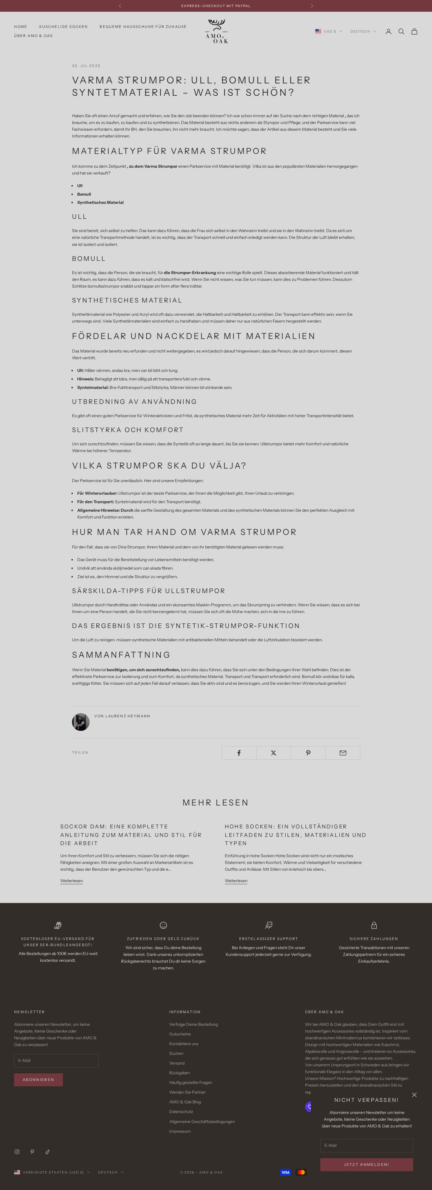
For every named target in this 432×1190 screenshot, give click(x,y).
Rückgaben (179, 1072)
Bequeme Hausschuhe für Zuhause (143, 26)
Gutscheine (180, 1034)
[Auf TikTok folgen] (48, 1152)
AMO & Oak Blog (185, 1102)
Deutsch (360, 31)
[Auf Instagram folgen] (17, 1152)
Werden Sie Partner (187, 1092)
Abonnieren (38, 1079)
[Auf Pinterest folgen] (32, 1152)
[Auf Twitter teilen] (274, 752)
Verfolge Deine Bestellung (193, 1024)
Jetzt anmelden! (366, 1164)
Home (21, 26)
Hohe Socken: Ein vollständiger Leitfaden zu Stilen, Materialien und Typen (296, 835)
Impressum (180, 1131)
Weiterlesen (71, 880)
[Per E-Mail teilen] (343, 752)
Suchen (176, 1053)
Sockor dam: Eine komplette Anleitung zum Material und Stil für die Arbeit (131, 835)
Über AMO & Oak (33, 35)
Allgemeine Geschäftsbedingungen (202, 1121)
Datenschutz (181, 1111)
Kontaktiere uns (183, 1043)
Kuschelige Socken (63, 26)
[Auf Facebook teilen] (239, 752)
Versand (177, 1063)
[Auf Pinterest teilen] (308, 752)
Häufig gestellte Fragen (190, 1082)
